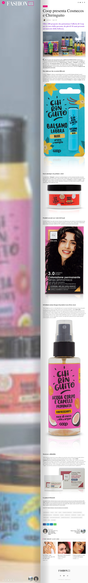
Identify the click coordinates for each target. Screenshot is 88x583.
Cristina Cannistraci (77, 512)
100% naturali (46, 512)
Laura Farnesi (48, 19)
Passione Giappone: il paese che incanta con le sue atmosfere (58, 507)
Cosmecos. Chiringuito (67, 512)
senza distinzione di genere (76, 517)
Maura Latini (46, 517)
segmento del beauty (65, 517)
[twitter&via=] (8, 580)
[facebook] (44, 524)
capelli (52, 512)
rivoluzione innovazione (55, 517)
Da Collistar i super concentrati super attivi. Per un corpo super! (49, 556)
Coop (56, 512)
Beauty (45, 6)
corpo (60, 512)
